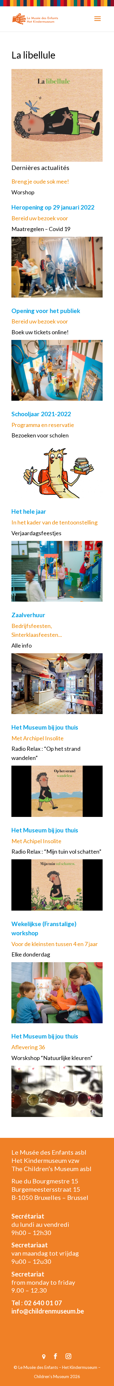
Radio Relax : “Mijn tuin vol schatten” (56, 851)
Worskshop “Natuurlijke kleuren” (51, 1057)
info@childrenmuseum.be (47, 1311)
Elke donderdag (30, 954)
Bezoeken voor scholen (40, 435)
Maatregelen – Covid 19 (40, 228)
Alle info (21, 645)
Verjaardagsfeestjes (36, 533)
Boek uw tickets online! (40, 332)
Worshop (23, 192)
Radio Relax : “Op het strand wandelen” (45, 753)
